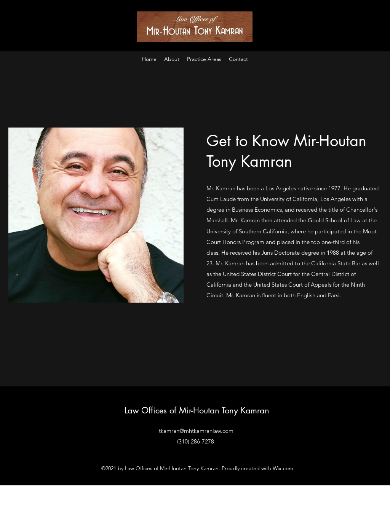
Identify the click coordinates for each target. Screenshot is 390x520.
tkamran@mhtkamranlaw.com (196, 430)
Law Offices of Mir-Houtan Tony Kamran (197, 410)
